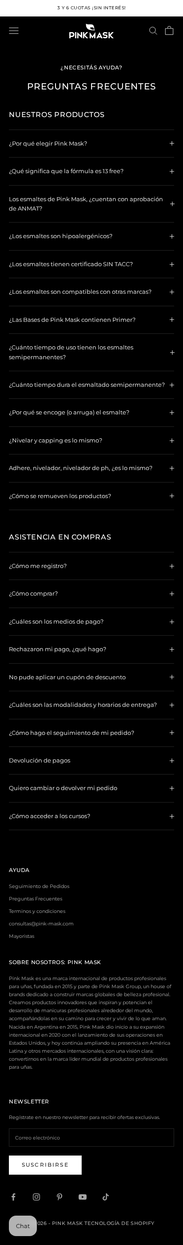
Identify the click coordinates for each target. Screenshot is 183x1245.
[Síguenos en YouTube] (82, 1196)
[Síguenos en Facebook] (13, 1196)
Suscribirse (45, 1164)
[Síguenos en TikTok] (105, 1196)
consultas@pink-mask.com (41, 924)
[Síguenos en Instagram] (36, 1196)
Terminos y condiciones (37, 911)
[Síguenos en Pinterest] (59, 1196)
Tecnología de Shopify (119, 1223)
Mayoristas (21, 936)
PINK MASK (84, 962)
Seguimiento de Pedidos (39, 886)
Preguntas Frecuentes (35, 899)
